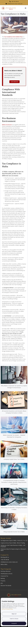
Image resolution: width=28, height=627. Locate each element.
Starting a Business (5, 571)
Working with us (5, 557)
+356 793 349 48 (5, 559)
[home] (8, 8)
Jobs (2, 583)
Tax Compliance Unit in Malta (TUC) (13, 36)
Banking (3, 578)
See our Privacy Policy (7, 609)
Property (3, 581)
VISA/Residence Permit (6, 573)
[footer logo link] (14, 595)
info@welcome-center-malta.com (9, 562)
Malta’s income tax (7, 124)
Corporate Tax (4, 576)
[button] (25, 8)
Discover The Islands (6, 585)
